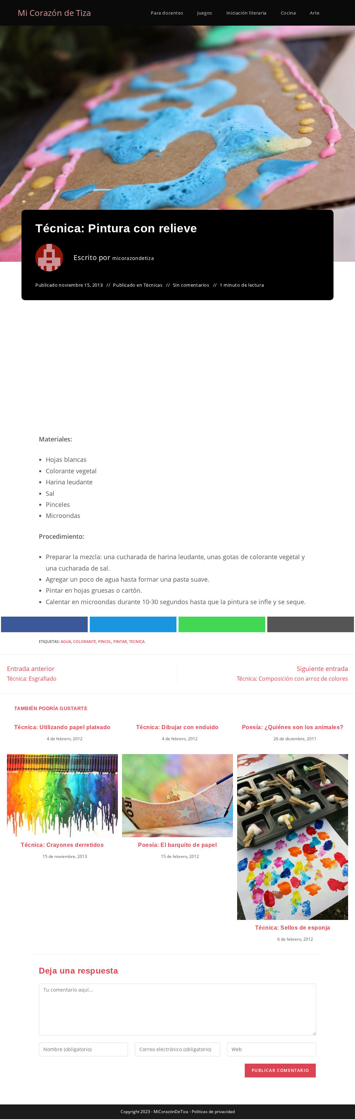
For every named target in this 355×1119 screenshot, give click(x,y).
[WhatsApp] (222, 624)
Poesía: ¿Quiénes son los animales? (293, 727)
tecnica (137, 641)
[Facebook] (44, 624)
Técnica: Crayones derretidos (62, 845)
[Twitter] (133, 624)
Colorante (84, 641)
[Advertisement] (177, 375)
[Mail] (310, 624)
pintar (120, 641)
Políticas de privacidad (213, 1111)
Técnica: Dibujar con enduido (177, 727)
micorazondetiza (133, 258)
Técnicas (153, 285)
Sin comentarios (191, 285)
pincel (104, 641)
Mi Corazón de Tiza (54, 12)
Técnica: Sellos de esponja (292, 928)
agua (66, 641)
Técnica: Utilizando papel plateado (62, 727)
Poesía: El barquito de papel (177, 845)
